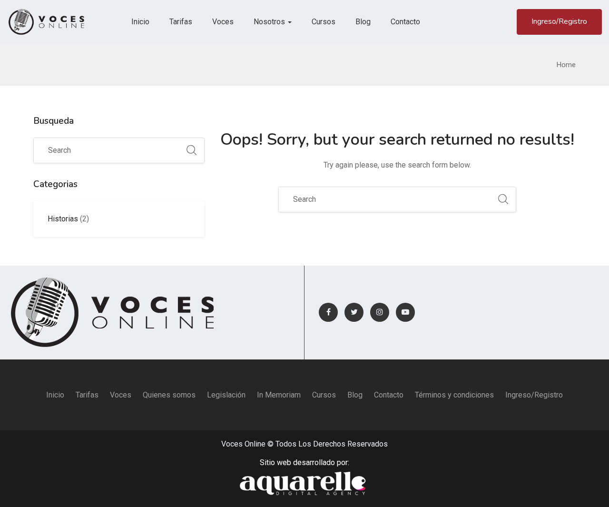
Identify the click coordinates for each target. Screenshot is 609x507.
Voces (223, 21)
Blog (363, 21)
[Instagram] (379, 312)
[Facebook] (328, 312)
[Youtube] (405, 312)
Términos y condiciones (454, 394)
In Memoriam (279, 394)
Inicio (140, 21)
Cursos (323, 21)
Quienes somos (169, 394)
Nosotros (270, 21)
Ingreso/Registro (559, 21)
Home (566, 64)
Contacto (405, 21)
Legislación (226, 394)
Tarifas (180, 21)
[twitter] (353, 312)
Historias (63, 218)
